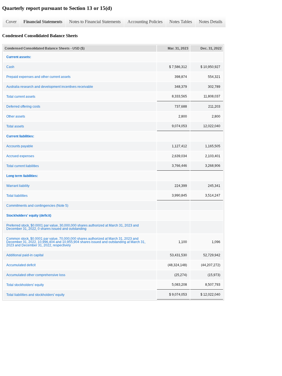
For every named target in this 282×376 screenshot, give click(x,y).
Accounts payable (19, 146)
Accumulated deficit (21, 265)
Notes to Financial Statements (95, 21)
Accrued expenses (20, 156)
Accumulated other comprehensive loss (35, 275)
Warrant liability (17, 185)
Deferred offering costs (23, 106)
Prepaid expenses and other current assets (38, 76)
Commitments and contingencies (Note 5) (37, 205)
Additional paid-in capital (25, 255)
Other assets (15, 116)
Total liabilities (17, 195)
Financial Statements (42, 21)
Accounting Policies (145, 21)
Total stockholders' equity (25, 285)
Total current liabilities (22, 166)
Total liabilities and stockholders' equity (35, 294)
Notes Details (210, 21)
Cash (10, 67)
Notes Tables (180, 21)
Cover (11, 21)
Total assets (15, 126)
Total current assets (20, 96)
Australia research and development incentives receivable (49, 86)
